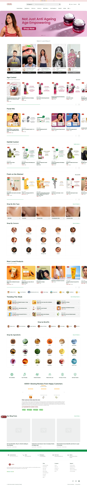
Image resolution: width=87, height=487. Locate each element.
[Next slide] (85, 24)
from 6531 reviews (43, 386)
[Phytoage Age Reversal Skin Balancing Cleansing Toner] (58, 89)
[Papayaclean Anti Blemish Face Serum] (58, 273)
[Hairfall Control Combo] (14, 153)
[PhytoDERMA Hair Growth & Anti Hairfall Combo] (14, 184)
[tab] (42, 35)
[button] (33, 0)
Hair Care (9, 161)
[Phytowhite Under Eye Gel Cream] (73, 184)
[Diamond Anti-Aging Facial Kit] (73, 120)
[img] (43, 385)
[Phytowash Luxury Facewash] (34, 308)
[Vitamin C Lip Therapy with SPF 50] (29, 184)
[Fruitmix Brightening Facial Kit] (43, 120)
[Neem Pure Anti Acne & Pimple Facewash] (59, 314)
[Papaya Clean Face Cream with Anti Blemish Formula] (29, 273)
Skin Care (9, 96)
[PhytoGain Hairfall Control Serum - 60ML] (73, 153)
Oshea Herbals (12, 484)
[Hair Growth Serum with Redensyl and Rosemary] (29, 153)
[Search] (59, 4)
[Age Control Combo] (73, 89)
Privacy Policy (77, 484)
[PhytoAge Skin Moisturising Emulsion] (43, 89)
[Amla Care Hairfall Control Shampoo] (34, 314)
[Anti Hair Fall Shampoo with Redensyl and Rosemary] (58, 153)
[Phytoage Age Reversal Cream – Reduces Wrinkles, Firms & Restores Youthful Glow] (14, 89)
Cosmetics (53, 191)
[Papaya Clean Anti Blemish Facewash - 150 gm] (14, 273)
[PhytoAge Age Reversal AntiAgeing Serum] (29, 89)
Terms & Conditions (70, 484)
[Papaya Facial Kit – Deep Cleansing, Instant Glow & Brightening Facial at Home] (14, 120)
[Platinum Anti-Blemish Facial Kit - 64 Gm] (29, 120)
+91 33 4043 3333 (28, 456)
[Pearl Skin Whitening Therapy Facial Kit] (58, 120)
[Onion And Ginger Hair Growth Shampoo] (43, 153)
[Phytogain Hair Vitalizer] (43, 273)
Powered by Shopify (18, 484)
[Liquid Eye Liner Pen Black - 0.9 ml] (58, 184)
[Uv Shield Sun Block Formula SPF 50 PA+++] (73, 273)
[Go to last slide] (2, 24)
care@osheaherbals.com (58, 456)
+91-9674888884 (42, 456)
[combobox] (43, 4)
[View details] (29, 302)
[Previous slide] (76, 104)
